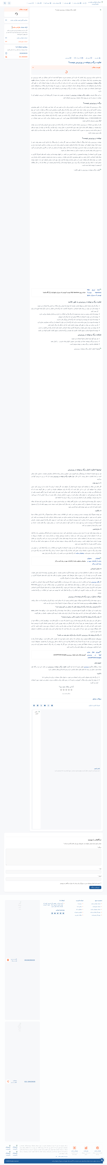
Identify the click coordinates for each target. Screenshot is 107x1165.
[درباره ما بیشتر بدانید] (56, 1156)
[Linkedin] (60, 913)
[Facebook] (63, 913)
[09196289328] (6, 53)
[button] (33, 67)
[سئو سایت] (86, 1148)
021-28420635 (23, 57)
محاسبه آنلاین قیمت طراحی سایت (18, 20)
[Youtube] (55, 913)
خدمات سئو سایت (22, 41)
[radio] (71, 690)
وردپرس (67, 58)
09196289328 (23, 53)
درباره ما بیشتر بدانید (63, 1156)
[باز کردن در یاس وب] (27, 3)
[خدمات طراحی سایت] (6, 38)
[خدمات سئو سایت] (6, 42)
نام (100, 868)
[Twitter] (58, 913)
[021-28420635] (6, 57)
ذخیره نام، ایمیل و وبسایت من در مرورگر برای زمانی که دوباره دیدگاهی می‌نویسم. (80, 883)
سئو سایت (86, 1151)
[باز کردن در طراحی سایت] (72, 3)
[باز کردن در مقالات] (35, 3)
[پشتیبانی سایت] (74, 1148)
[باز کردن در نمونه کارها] (43, 3)
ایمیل (99, 876)
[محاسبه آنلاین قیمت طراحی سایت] (6, 20)
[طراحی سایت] (97, 1148)
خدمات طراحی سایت (22, 38)
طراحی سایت (97, 1151)
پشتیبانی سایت (74, 1151)
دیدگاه (99, 847)
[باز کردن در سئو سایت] (63, 3)
